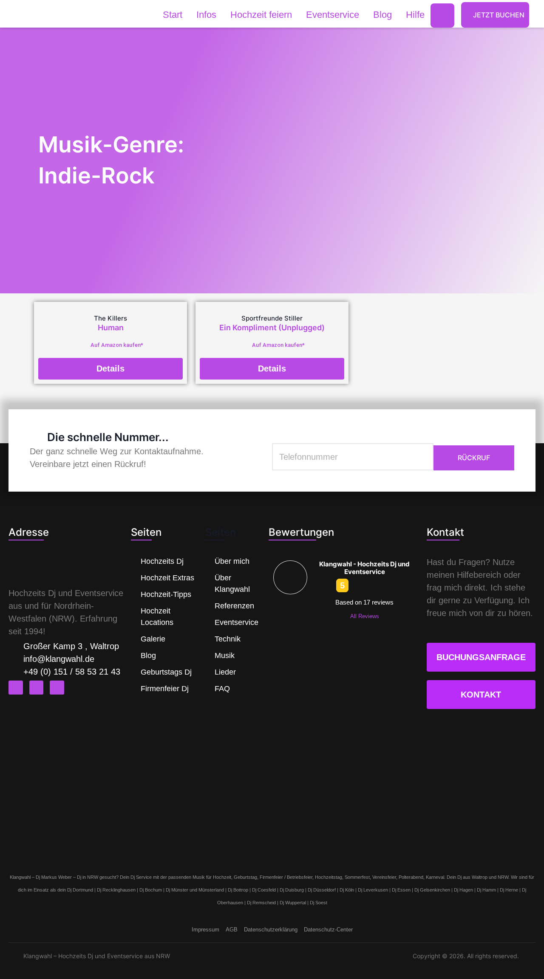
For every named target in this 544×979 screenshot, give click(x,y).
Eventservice (332, 14)
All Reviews (364, 616)
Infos (206, 14)
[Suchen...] (442, 15)
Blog (382, 14)
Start (172, 14)
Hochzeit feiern (261, 14)
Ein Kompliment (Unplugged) (272, 327)
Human (111, 327)
